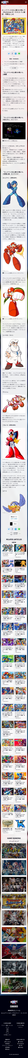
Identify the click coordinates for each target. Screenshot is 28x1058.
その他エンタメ (7, 1035)
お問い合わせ (7, 1041)
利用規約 (7, 1043)
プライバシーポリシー (7, 1045)
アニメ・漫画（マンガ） (7, 1025)
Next (15, 524)
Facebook (21, 1043)
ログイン (20, 1027)
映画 (7, 1031)
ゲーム (7, 1027)
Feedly (21, 1047)
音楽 (7, 1029)
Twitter (21, 1041)
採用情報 (7, 1047)
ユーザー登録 (20, 1025)
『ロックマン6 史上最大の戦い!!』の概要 (13, 61)
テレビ (7, 1033)
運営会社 (7, 1049)
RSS (21, 1045)
